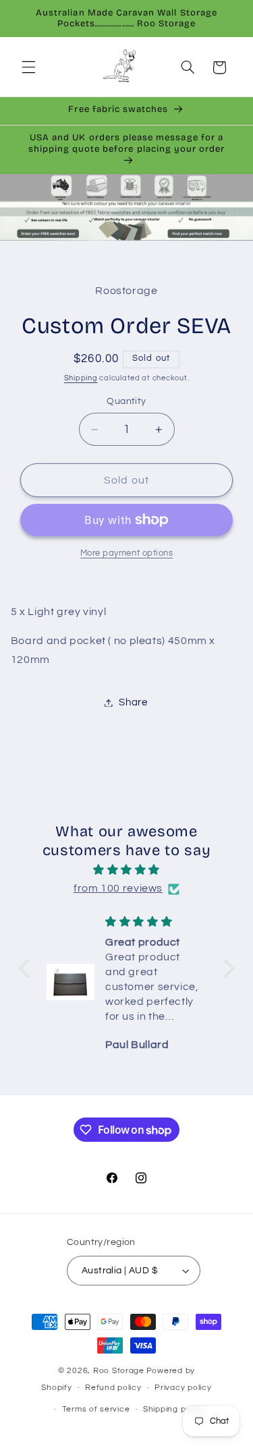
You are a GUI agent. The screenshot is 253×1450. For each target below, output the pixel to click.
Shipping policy (173, 1409)
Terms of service (96, 1409)
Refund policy (113, 1387)
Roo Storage (118, 1370)
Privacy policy (182, 1387)
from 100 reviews (118, 888)
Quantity (126, 401)
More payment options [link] (126, 553)
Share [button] (133, 702)
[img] (126, 870)
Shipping (81, 378)
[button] (28, 67)
